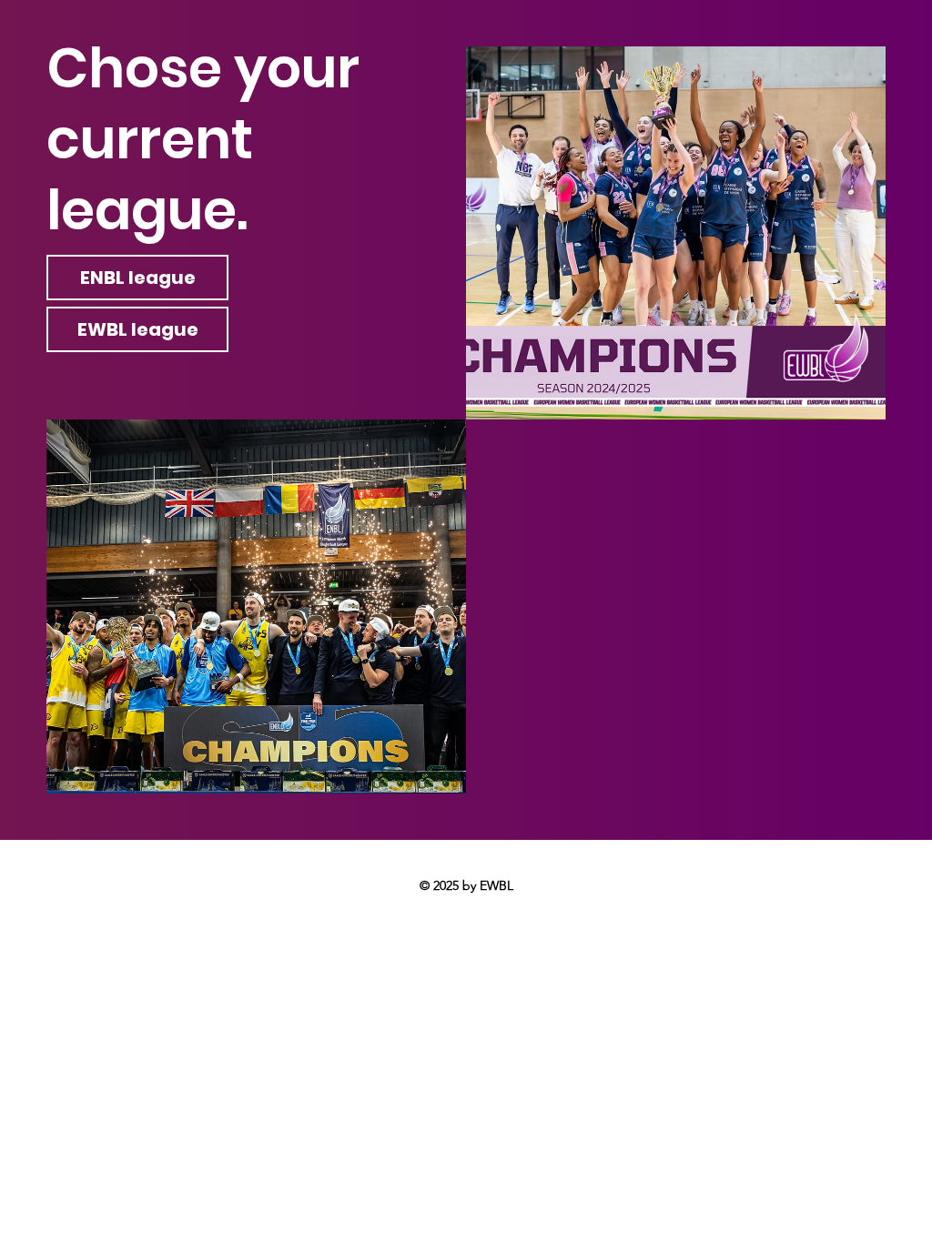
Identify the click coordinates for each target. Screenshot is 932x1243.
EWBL (496, 885)
